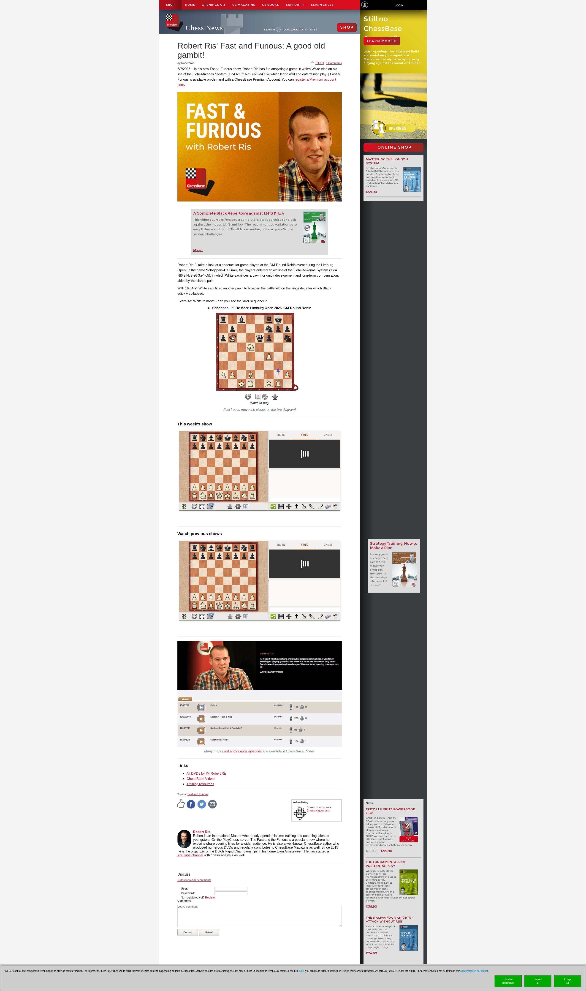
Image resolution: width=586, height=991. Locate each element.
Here (301, 970)
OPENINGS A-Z (213, 4)
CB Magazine (243, 4)
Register (210, 897)
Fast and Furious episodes (242, 751)
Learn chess (322, 4)
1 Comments (334, 63)
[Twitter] (202, 804)
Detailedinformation (508, 981)
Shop (170, 4)
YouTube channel (190, 855)
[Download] (275, 397)
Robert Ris (201, 832)
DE (301, 29)
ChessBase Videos (201, 779)
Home (190, 4)
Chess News (204, 28)
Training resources (200, 784)
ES (311, 29)
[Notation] (258, 397)
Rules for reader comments (194, 880)
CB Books (270, 4)
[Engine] (265, 397)
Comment (183, 900)
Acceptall (567, 981)
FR (315, 29)
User (184, 888)
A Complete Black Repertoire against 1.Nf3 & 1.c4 (238, 213)
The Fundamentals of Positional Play (386, 864)
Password (187, 893)
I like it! (319, 63)
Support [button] (294, 4)
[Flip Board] (248, 397)
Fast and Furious (197, 794)
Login (399, 5)
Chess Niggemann (318, 810)
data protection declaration (474, 970)
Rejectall (537, 981)
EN (306, 29)
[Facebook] (191, 804)
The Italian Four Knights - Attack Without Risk (390, 919)
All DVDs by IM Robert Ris (207, 773)
